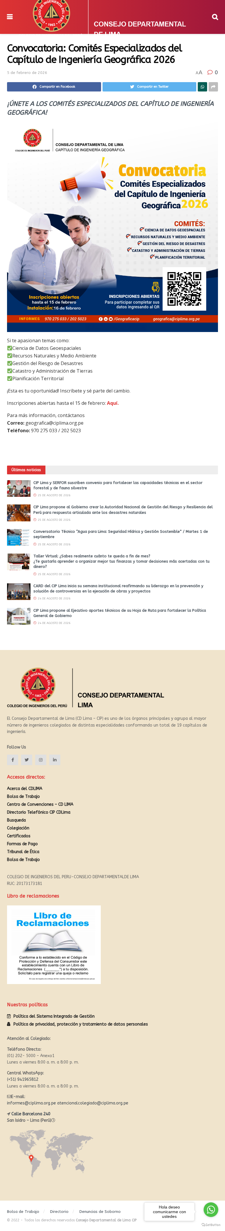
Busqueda (16, 820)
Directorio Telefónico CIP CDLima (38, 812)
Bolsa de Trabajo (23, 796)
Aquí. (113, 403)
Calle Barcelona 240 (30, 1113)
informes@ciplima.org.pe (31, 1103)
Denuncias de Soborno (100, 1211)
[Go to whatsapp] (211, 1209)
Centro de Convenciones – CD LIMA (40, 804)
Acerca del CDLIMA (24, 788)
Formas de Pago (22, 843)
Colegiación (18, 828)
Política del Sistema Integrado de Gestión (54, 1016)
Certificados (18, 836)
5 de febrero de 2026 (27, 72)
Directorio (59, 1211)
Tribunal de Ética (23, 851)
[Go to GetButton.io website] (211, 1225)
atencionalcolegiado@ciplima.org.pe (92, 1103)
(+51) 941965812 (22, 1079)
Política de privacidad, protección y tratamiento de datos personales (80, 1024)
